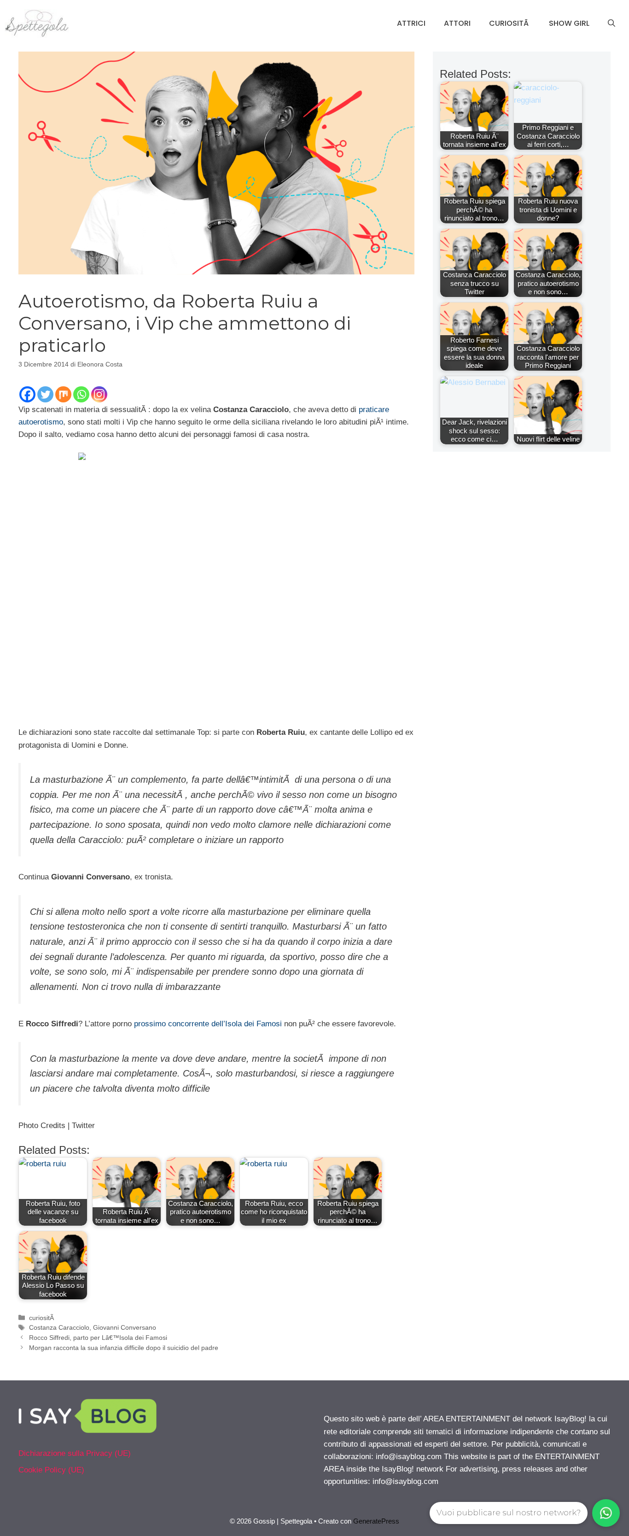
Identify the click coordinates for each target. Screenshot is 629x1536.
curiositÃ (42, 1317)
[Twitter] (45, 394)
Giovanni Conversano (124, 1327)
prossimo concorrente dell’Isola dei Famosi (208, 1023)
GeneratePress (376, 1521)
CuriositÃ (509, 23)
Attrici (411, 23)
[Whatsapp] (81, 394)
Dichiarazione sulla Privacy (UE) (74, 1453)
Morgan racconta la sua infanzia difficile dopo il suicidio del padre (123, 1347)
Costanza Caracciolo (59, 1327)
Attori (457, 23)
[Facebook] (27, 394)
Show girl (569, 23)
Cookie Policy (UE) (51, 1470)
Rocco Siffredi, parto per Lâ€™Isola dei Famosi (98, 1337)
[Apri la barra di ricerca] (611, 23)
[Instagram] (99, 394)
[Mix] (63, 394)
